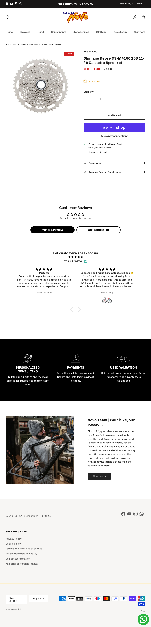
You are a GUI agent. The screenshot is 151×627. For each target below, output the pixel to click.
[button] (72, 309)
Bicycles (25, 32)
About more (99, 476)
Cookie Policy (13, 543)
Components (58, 32)
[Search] (8, 17)
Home (9, 32)
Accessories (81, 32)
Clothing (101, 32)
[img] (75, 257)
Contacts (139, 32)
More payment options (114, 136)
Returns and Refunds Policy (21, 553)
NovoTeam (120, 32)
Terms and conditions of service (24, 548)
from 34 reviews (73, 261)
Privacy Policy (14, 538)
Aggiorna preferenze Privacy (22, 563)
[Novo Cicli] (75, 17)
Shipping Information (18, 558)
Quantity (89, 91)
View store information (98, 152)
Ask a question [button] (98, 229)
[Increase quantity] (101, 99)
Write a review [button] (52, 229)
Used (41, 32)
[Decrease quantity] (87, 99)
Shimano (92, 51)
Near (143, 611)
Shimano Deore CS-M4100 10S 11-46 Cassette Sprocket (38, 45)
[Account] (134, 17)
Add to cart (114, 115)
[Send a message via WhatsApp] (143, 619)
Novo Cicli (16, 609)
